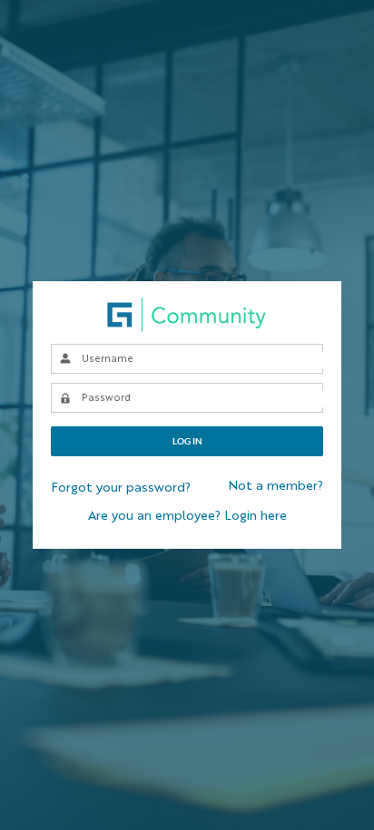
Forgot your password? (121, 488)
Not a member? (275, 486)
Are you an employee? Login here (187, 516)
